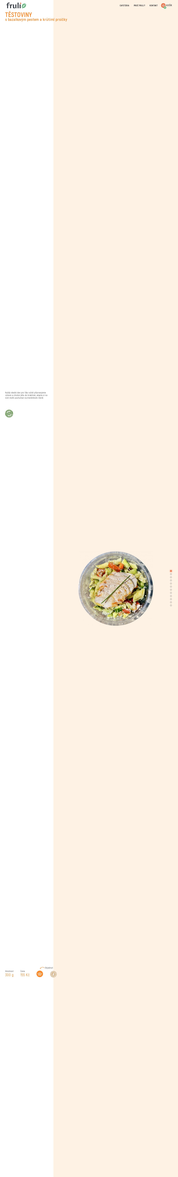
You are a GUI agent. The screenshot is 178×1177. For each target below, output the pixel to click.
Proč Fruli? (139, 5)
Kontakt (154, 5)
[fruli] (13, 5)
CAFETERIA (124, 5)
